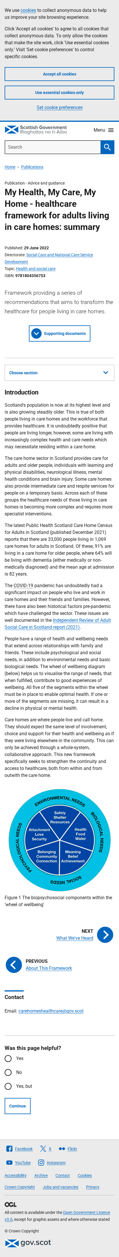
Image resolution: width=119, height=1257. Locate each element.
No (19, 1072)
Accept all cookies (59, 74)
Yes (19, 1058)
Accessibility (16, 1175)
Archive (41, 1175)
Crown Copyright (20, 1187)
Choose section (23, 373)
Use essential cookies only (59, 92)
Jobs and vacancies (60, 1187)
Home (10, 167)
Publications (32, 167)
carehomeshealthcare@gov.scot (50, 1011)
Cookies (85, 1175)
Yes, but (24, 1086)
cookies (28, 10)
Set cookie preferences (60, 107)
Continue (17, 1106)
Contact (62, 1175)
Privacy (92, 1187)
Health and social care (35, 268)
